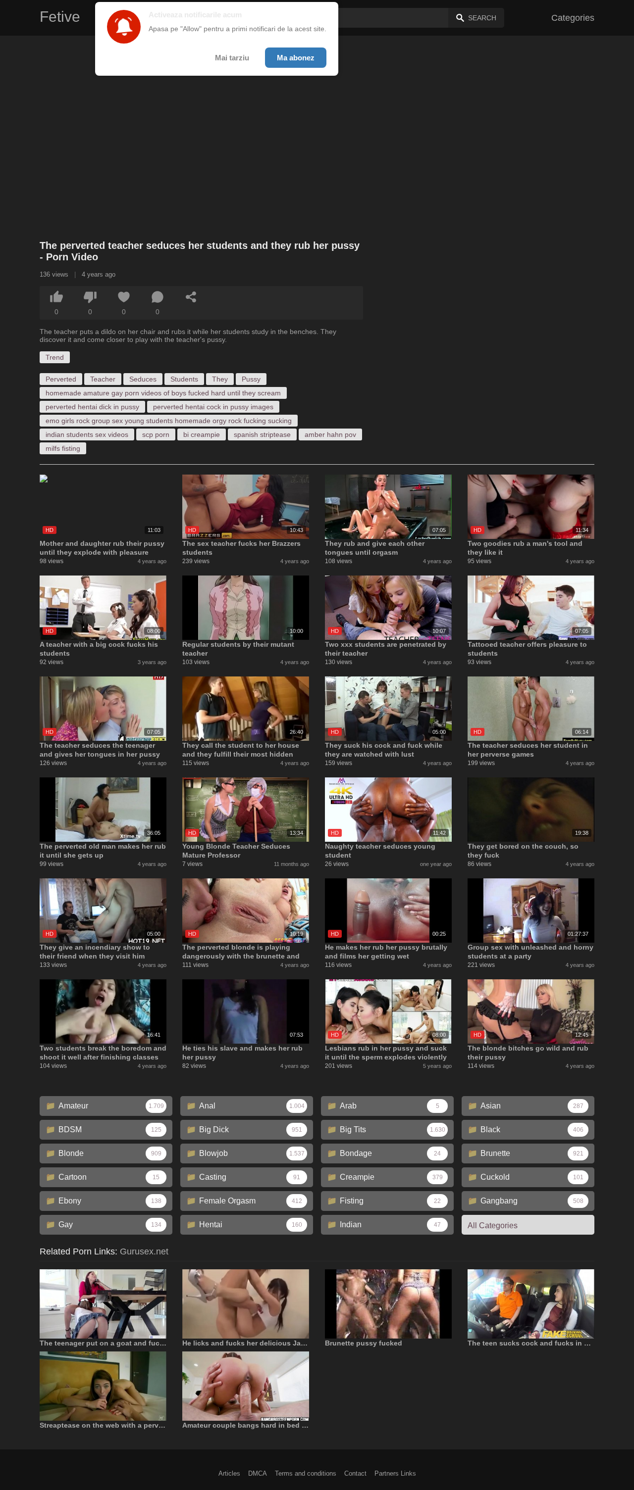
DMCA (257, 1473)
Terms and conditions (305, 1473)
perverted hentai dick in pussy (92, 407)
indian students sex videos (87, 434)
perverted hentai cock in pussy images (213, 407)
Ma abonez (296, 57)
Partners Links (395, 1473)
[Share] (191, 297)
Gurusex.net (144, 1251)
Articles (229, 1473)
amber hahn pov (330, 434)
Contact (355, 1473)
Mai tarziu (232, 57)
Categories (572, 18)
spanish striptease (262, 434)
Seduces (143, 379)
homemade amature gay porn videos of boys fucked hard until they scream (163, 393)
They (220, 379)
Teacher (102, 379)
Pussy (251, 379)
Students (184, 379)
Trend (55, 357)
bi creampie (201, 434)
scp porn (155, 434)
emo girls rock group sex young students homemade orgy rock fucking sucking (169, 421)
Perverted (61, 379)
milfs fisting (63, 448)
